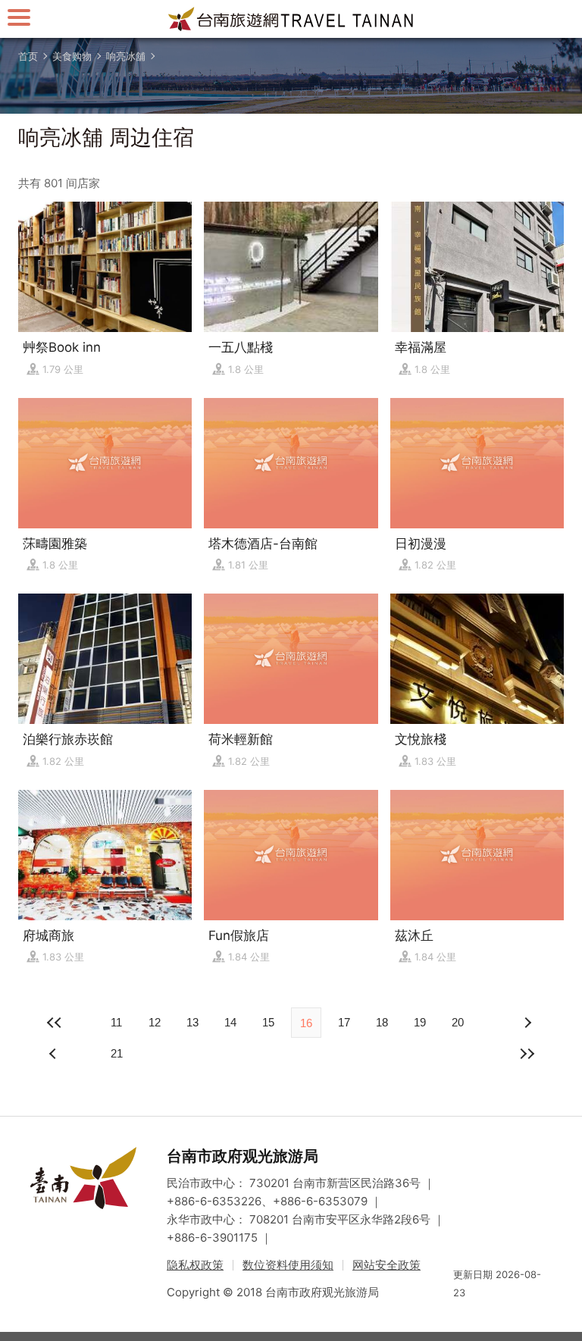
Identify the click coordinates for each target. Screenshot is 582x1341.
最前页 (54, 1022)
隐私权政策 (195, 1265)
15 (268, 1022)
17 (344, 1022)
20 (458, 1022)
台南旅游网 (291, 19)
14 (230, 1022)
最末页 (527, 1054)
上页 (527, 1022)
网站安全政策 (386, 1265)
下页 (54, 1054)
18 (382, 1022)
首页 (28, 56)
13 (192, 1022)
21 (117, 1053)
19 (420, 1022)
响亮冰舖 (126, 56)
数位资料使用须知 (287, 1265)
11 (116, 1022)
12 (155, 1022)
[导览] (19, 17)
